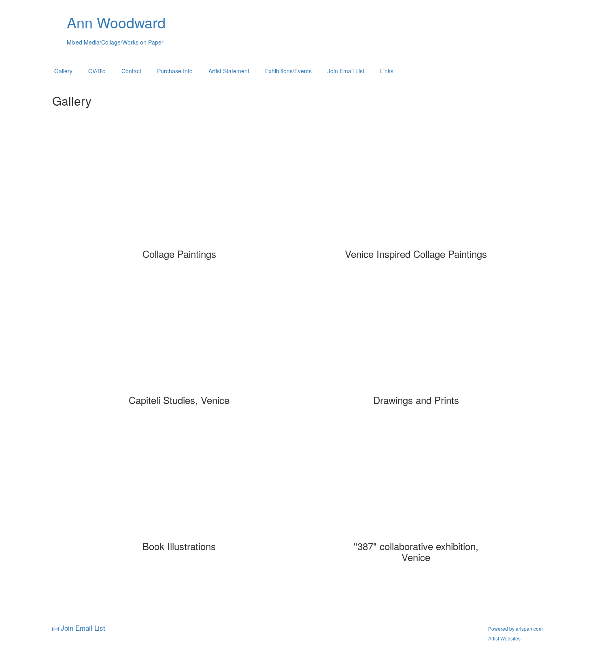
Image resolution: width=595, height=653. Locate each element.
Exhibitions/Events (288, 71)
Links (386, 71)
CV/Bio (97, 71)
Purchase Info (175, 71)
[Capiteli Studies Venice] (179, 336)
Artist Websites (504, 638)
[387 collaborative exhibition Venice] (416, 482)
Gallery (63, 71)
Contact (131, 71)
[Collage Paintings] (179, 189)
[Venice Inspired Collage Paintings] (416, 189)
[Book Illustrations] (179, 482)
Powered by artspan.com (515, 628)
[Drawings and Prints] (416, 336)
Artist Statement (228, 71)
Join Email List (345, 71)
